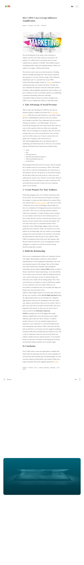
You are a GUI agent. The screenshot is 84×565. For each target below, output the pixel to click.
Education (30, 25)
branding (25, 367)
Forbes (56, 362)
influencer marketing (44, 367)
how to (36, 367)
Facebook (30, 367)
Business (25, 25)
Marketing (52, 367)
